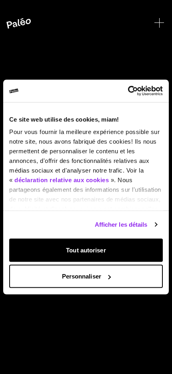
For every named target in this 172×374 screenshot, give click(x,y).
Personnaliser (81, 276)
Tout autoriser (86, 249)
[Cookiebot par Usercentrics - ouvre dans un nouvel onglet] (128, 91)
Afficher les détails (121, 224)
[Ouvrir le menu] (159, 23)
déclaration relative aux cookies (61, 180)
